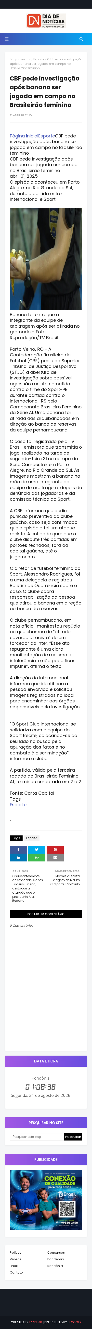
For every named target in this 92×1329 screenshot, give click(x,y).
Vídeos (15, 1259)
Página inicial (20, 59)
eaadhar (35, 1322)
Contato (16, 1272)
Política (16, 1252)
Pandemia (55, 1259)
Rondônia (55, 1265)
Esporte (38, 59)
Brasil (14, 1265)
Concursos (56, 1252)
